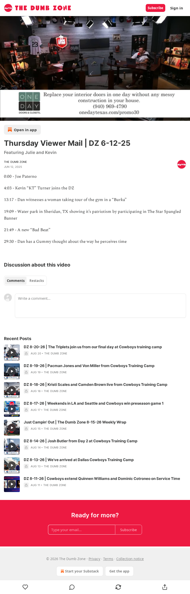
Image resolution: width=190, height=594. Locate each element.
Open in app (25, 129)
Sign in (176, 7)
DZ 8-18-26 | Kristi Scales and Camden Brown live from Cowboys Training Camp (95, 384)
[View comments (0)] (72, 587)
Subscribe (155, 8)
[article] (95, 352)
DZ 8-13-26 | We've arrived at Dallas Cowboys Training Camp (79, 459)
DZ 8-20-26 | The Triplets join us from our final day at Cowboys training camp (93, 347)
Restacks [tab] (36, 280)
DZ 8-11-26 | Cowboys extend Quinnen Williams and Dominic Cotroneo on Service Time (102, 478)
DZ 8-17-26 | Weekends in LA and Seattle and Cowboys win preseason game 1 (94, 403)
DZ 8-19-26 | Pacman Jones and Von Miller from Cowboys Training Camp (89, 365)
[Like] (25, 587)
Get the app (119, 571)
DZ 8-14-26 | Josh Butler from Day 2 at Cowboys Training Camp (80, 441)
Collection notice (130, 558)
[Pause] (5, 115)
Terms (108, 558)
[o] (12, 352)
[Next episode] (16, 115)
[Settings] (184, 115)
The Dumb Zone (15, 162)
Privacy (94, 558)
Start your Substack (82, 571)
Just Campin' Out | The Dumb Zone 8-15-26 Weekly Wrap (75, 422)
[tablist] (25, 281)
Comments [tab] (15, 280)
